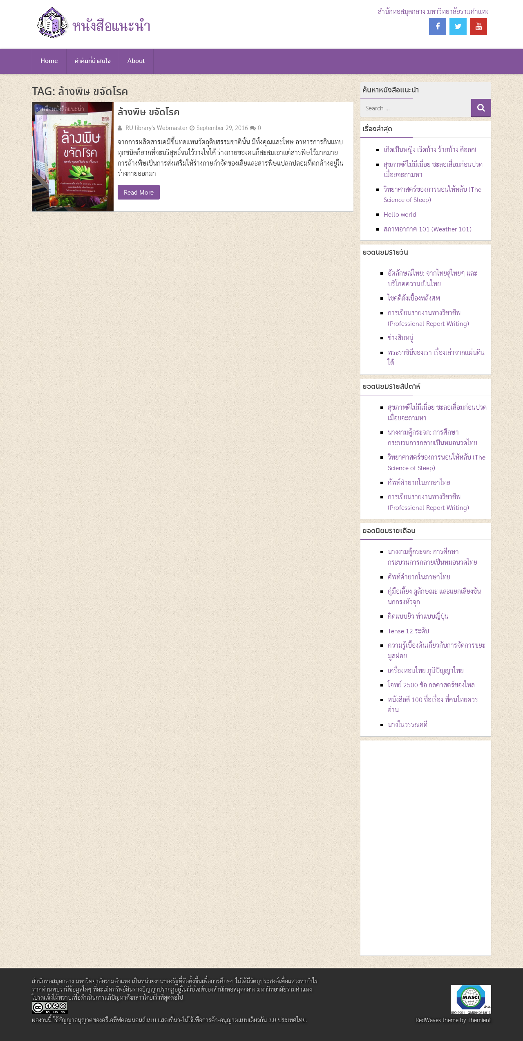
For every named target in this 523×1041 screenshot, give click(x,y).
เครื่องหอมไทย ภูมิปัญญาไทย (426, 670)
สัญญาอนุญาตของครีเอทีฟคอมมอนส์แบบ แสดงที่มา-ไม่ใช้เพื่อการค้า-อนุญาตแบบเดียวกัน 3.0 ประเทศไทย (182, 1019)
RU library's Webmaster (156, 127)
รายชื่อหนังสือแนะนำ (60, 108)
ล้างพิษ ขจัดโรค (149, 112)
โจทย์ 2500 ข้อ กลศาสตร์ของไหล (431, 684)
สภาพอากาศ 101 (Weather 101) (428, 228)
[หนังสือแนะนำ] (92, 38)
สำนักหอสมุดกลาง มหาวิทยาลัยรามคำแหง (433, 11)
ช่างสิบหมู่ (400, 337)
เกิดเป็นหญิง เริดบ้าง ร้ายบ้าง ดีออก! (430, 149)
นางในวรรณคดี (407, 724)
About (136, 61)
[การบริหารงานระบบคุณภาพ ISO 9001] (471, 1011)
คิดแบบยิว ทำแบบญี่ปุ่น (418, 616)
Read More (139, 192)
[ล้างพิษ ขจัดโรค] (73, 156)
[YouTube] (478, 26)
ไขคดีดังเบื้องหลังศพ (414, 298)
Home (49, 61)
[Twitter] (458, 26)
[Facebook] (437, 26)
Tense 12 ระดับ (408, 630)
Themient (479, 1019)
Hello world (400, 214)
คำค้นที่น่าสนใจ (93, 61)
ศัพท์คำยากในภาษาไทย (419, 482)
